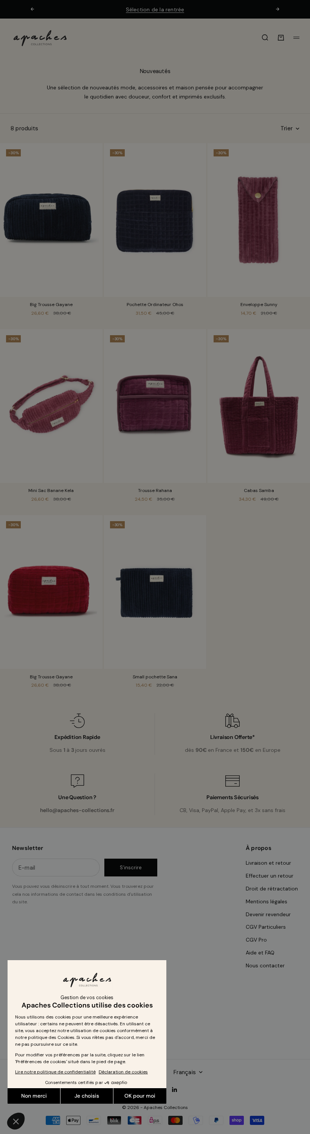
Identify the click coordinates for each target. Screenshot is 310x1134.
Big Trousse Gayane (51, 305)
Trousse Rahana (155, 491)
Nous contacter (265, 965)
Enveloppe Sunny (258, 305)
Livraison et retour (268, 862)
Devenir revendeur (268, 914)
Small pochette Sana (155, 677)
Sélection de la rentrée (155, 9)
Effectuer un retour (269, 875)
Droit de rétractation (272, 888)
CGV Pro (256, 939)
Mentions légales (266, 901)
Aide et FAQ (260, 952)
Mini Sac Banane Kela (51, 491)
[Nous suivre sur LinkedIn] (174, 1089)
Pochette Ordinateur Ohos (155, 305)
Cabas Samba (259, 491)
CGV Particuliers (266, 926)
